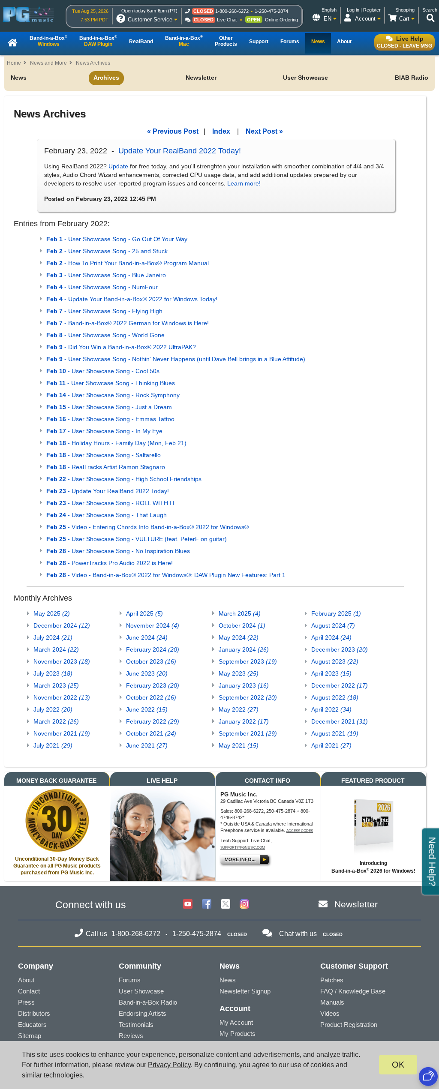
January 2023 (244, 685)
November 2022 (61, 697)
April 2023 (331, 673)
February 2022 (152, 721)
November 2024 (152, 625)
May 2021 (239, 745)
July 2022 (52, 709)
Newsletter (201, 77)
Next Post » (264, 131)
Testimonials (136, 1024)
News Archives (93, 63)
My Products (238, 1033)
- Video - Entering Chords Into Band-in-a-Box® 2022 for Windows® (147, 527)
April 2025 (144, 613)
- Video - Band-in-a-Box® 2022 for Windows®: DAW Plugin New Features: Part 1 (166, 574)
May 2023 (239, 673)
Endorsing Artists (142, 1013)
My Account (236, 1022)
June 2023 (147, 673)
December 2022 (339, 685)
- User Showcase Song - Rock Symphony (113, 395)
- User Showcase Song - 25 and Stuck (107, 251)
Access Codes (299, 831)
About (26, 980)
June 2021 (147, 745)
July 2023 (52, 673)
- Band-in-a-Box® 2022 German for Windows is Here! (127, 323)
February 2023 (152, 685)
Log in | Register (364, 9)
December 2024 (61, 625)
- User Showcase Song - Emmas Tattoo (110, 419)
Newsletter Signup (245, 991)
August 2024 (333, 625)
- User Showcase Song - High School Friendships (123, 479)
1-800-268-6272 (232, 11)
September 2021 (248, 733)
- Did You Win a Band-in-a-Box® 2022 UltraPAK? (121, 347)
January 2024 (244, 649)
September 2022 (248, 697)
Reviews (131, 1035)
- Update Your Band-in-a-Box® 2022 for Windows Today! (131, 299)
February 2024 (152, 649)
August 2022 (334, 697)
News (19, 77)
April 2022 (331, 709)
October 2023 (151, 661)
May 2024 (239, 637)
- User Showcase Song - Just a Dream (109, 407)
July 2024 (52, 637)
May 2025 (51, 613)
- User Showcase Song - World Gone (105, 335)
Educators (32, 1024)
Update (118, 166)
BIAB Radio (411, 77)
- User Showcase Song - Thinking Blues (110, 383)
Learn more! (244, 183)
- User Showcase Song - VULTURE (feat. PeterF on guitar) (136, 539)
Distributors (34, 1013)
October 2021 (151, 733)
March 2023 (56, 685)
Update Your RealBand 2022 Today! (179, 151)
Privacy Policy (169, 1064)
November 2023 (61, 661)
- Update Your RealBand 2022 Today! (107, 491)
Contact (29, 991)
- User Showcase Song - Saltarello (103, 455)
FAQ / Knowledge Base (352, 991)
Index (221, 131)
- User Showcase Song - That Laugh (106, 515)
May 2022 (239, 709)
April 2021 (331, 745)
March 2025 (240, 613)
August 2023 (334, 661)
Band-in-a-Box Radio (148, 1002)
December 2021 (339, 721)
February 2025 (336, 613)
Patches (331, 980)
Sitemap (29, 1035)
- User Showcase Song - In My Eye (104, 431)
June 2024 (147, 637)
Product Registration (348, 1024)
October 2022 (151, 697)
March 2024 (56, 649)
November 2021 (61, 733)
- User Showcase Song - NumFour (102, 287)
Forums (130, 980)
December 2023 (339, 649)
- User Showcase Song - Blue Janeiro (106, 275)
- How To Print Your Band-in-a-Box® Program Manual (127, 263)
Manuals (332, 1002)
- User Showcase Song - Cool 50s (102, 371)
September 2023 (248, 661)
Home (14, 63)
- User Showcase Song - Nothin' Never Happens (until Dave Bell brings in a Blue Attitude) (175, 359)
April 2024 (331, 637)
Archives (106, 77)
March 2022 (56, 721)
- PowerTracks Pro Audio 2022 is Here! (109, 562)
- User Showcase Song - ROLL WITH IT (110, 503)
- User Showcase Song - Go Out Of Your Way (116, 239)
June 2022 (147, 709)
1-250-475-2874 (271, 11)
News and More (48, 63)
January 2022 (244, 721)
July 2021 (52, 745)
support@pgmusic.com (242, 848)
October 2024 (242, 625)
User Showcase (305, 77)
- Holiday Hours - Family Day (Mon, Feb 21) (116, 443)
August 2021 (334, 733)
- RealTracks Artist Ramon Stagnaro (105, 467)
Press (26, 1002)
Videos (330, 1013)
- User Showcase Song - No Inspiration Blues (118, 550)
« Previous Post (172, 131)
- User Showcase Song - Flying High (104, 311)
